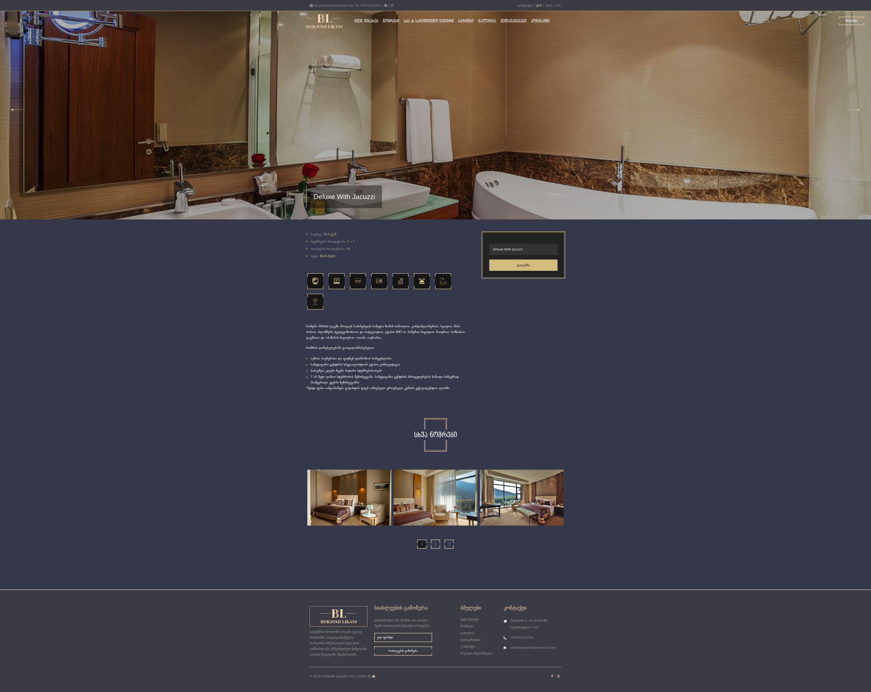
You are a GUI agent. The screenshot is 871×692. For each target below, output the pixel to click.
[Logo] (327, 21)
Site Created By (359, 676)
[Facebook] (385, 5)
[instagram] (392, 5)
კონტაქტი (525, 5)
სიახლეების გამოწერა (403, 651)
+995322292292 (522, 637)
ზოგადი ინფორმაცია (476, 653)
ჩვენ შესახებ (366, 21)
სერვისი (466, 21)
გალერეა (487, 21)
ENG (548, 5)
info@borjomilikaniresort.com (532, 647)
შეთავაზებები (513, 21)
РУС (558, 5)
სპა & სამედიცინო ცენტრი (429, 21)
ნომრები (391, 21)
